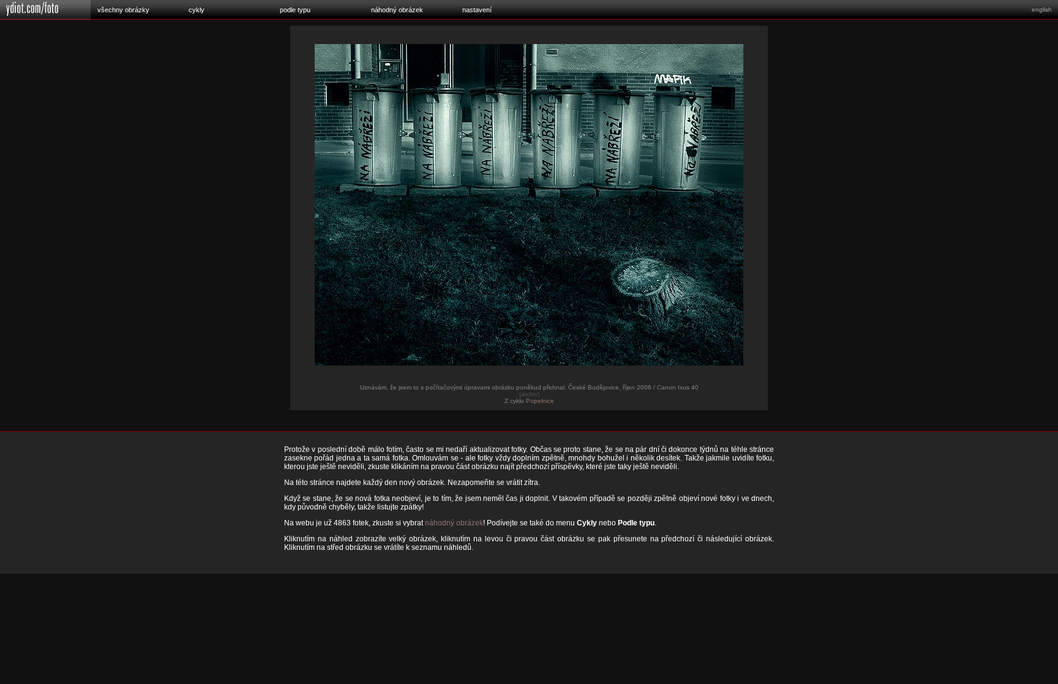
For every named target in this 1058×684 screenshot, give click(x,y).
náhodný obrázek (397, 9)
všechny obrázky (123, 9)
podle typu (295, 9)
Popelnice (540, 400)
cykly (196, 9)
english (1042, 9)
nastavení (477, 9)
